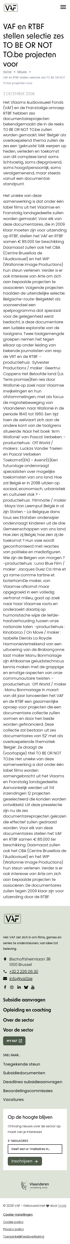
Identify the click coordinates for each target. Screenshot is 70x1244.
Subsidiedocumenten (24, 1073)
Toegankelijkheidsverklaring (23, 1236)
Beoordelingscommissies (28, 1091)
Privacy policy (13, 1229)
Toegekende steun (21, 1064)
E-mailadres (18, 1141)
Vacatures (13, 1099)
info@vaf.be (20, 978)
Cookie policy (13, 1222)
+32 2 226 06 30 (23, 971)
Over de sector (18, 1020)
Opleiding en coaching (27, 1010)
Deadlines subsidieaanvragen (32, 1082)
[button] (63, 7)
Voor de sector (18, 1030)
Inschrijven (21, 1161)
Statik (62, 1205)
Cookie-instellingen (18, 1214)
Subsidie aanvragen (24, 999)
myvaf (12, 1041)
